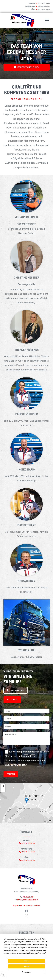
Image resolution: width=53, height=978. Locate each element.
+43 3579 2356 (27, 897)
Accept (26, 961)
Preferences (27, 972)
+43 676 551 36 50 (44, 6)
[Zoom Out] (3, 790)
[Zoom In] (3, 786)
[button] (45, 20)
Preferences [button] (40, 953)
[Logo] (17, 20)
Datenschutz (28, 905)
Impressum (17, 905)
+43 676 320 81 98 (44, 9)
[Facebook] (26, 911)
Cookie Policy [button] (24, 950)
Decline (26, 966)
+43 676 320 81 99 (44, 3)
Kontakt (37, 905)
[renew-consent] (3, 975)
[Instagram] (26, 915)
